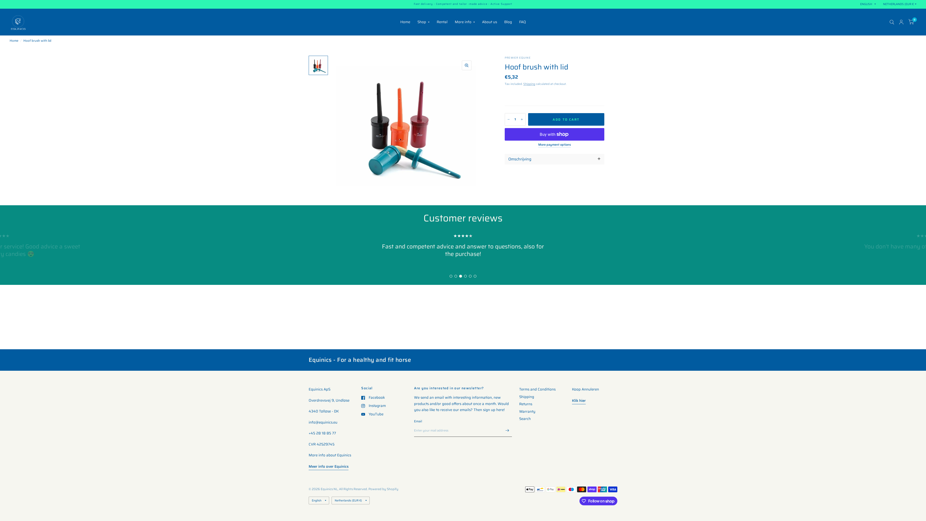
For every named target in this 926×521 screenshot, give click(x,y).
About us (489, 22)
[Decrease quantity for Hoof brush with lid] (508, 119)
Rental (442, 22)
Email (418, 421)
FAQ (522, 22)
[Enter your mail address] (507, 430)
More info (463, 22)
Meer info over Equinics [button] (328, 466)
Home (405, 22)
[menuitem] (405, 22)
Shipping (529, 84)
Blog (508, 22)
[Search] (892, 22)
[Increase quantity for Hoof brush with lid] (521, 119)
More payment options (554, 144)
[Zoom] (466, 65)
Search (525, 419)
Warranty (527, 411)
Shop (421, 22)
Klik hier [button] (579, 401)
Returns (525, 404)
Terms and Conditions (537, 389)
